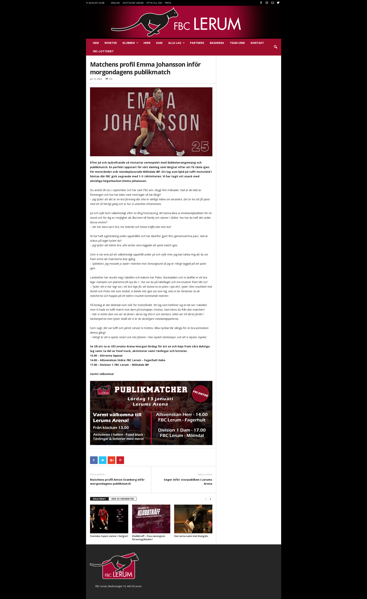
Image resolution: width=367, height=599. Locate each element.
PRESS (168, 2)
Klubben (129, 43)
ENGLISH (115, 2)
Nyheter (111, 43)
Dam (159, 43)
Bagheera (217, 43)
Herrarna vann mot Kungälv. (191, 536)
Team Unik (237, 43)
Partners (197, 43)
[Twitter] (278, 3)
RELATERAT (99, 498)
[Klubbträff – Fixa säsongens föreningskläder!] (151, 519)
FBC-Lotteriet (103, 51)
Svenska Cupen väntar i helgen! (109, 536)
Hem (96, 43)
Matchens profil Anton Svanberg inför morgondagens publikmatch (117, 481)
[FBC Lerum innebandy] (183, 22)
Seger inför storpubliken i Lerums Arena (188, 481)
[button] (275, 47)
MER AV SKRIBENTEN (122, 498)
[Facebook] (261, 3)
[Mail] (272, 3)
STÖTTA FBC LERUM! (133, 2)
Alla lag (174, 43)
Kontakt (257, 43)
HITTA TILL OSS (154, 2)
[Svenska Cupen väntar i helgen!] (109, 519)
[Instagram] (267, 3)
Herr (147, 43)
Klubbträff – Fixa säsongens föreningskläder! (148, 537)
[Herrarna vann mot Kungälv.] (193, 519)
